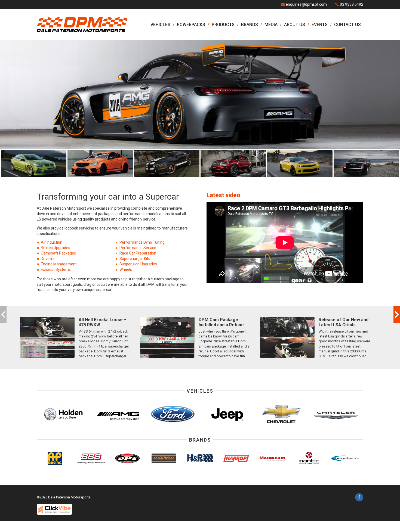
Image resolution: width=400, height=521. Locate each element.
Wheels (125, 269)
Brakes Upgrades (55, 248)
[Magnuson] (272, 458)
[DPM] (164, 458)
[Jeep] (227, 414)
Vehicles (160, 24)
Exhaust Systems (56, 269)
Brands (249, 24)
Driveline (48, 258)
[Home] (82, 24)
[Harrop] (236, 458)
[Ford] (173, 414)
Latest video (223, 195)
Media (271, 24)
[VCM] (345, 458)
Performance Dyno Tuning (142, 242)
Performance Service (137, 248)
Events (320, 24)
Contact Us (347, 24)
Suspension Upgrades (138, 264)
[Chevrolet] (281, 414)
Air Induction (51, 242)
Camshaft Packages (58, 253)
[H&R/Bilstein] (200, 458)
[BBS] (91, 458)
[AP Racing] (55, 458)
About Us (294, 24)
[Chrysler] (336, 414)
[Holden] (64, 414)
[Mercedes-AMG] (118, 414)
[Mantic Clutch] (309, 458)
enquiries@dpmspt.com (306, 4)
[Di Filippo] (127, 458)
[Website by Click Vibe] (54, 509)
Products (223, 24)
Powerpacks (191, 24)
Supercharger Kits (134, 258)
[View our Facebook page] (359, 498)
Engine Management (59, 264)
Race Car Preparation (137, 253)
